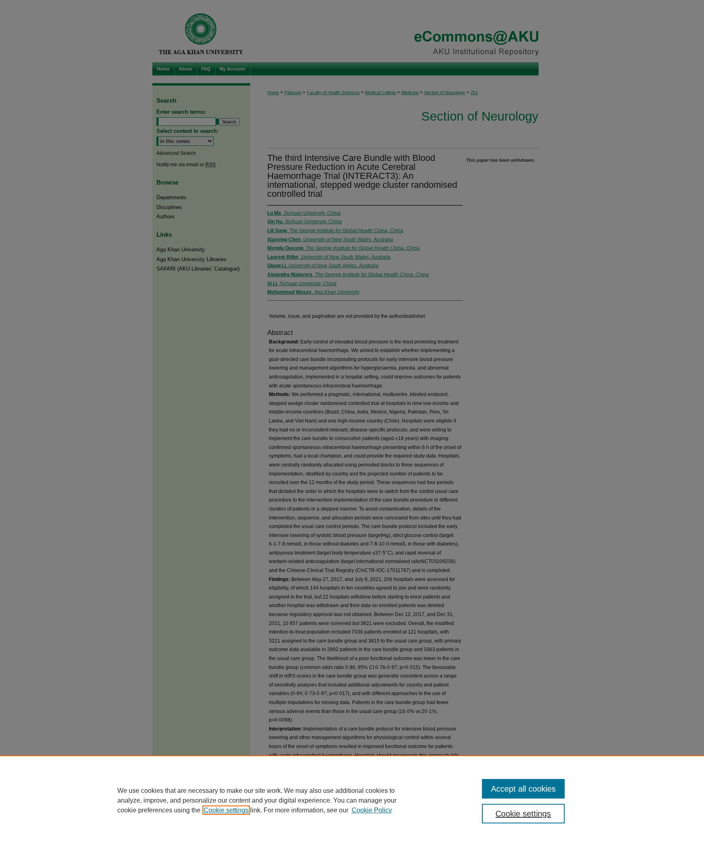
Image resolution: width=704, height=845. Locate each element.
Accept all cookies (523, 788)
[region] (352, 800)
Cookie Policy (372, 810)
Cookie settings (226, 810)
